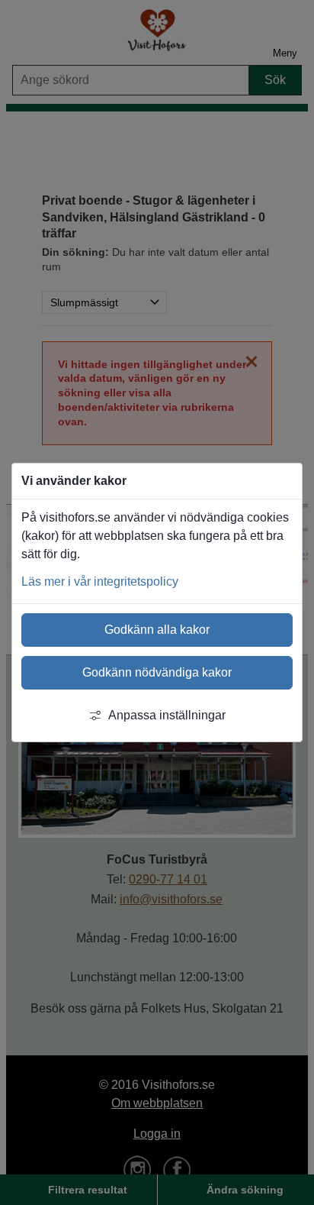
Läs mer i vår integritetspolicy (99, 581)
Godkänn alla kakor (157, 629)
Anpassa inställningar (167, 715)
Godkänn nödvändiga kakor (157, 672)
